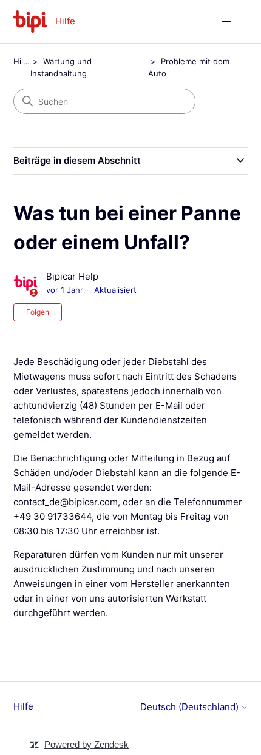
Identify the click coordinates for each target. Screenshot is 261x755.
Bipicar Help (72, 276)
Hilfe (22, 61)
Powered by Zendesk (86, 744)
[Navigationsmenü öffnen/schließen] (226, 22)
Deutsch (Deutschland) (190, 707)
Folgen (37, 312)
